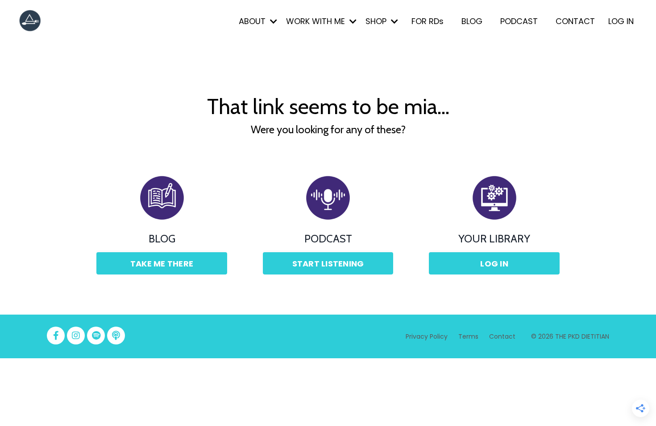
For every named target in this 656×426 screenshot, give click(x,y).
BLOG (471, 21)
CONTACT (575, 21)
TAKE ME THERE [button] (161, 263)
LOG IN (621, 21)
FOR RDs (427, 21)
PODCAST (519, 21)
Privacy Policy (427, 336)
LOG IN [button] (494, 263)
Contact (502, 336)
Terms (469, 336)
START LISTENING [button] (328, 263)
